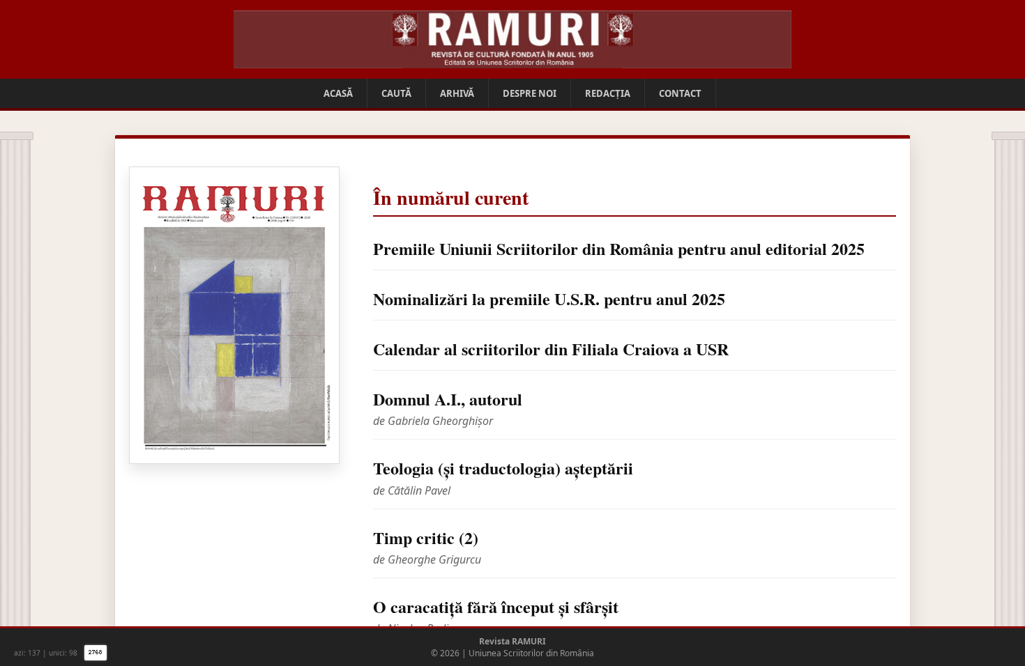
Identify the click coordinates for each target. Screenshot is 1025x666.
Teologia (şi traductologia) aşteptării (503, 468)
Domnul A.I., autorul (447, 399)
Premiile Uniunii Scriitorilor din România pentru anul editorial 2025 (619, 248)
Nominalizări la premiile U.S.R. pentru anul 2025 (549, 298)
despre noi (529, 93)
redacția (607, 93)
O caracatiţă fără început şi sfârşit (495, 606)
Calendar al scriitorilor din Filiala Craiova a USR (551, 348)
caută (396, 93)
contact (680, 93)
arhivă (457, 93)
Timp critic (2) (425, 537)
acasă (338, 93)
